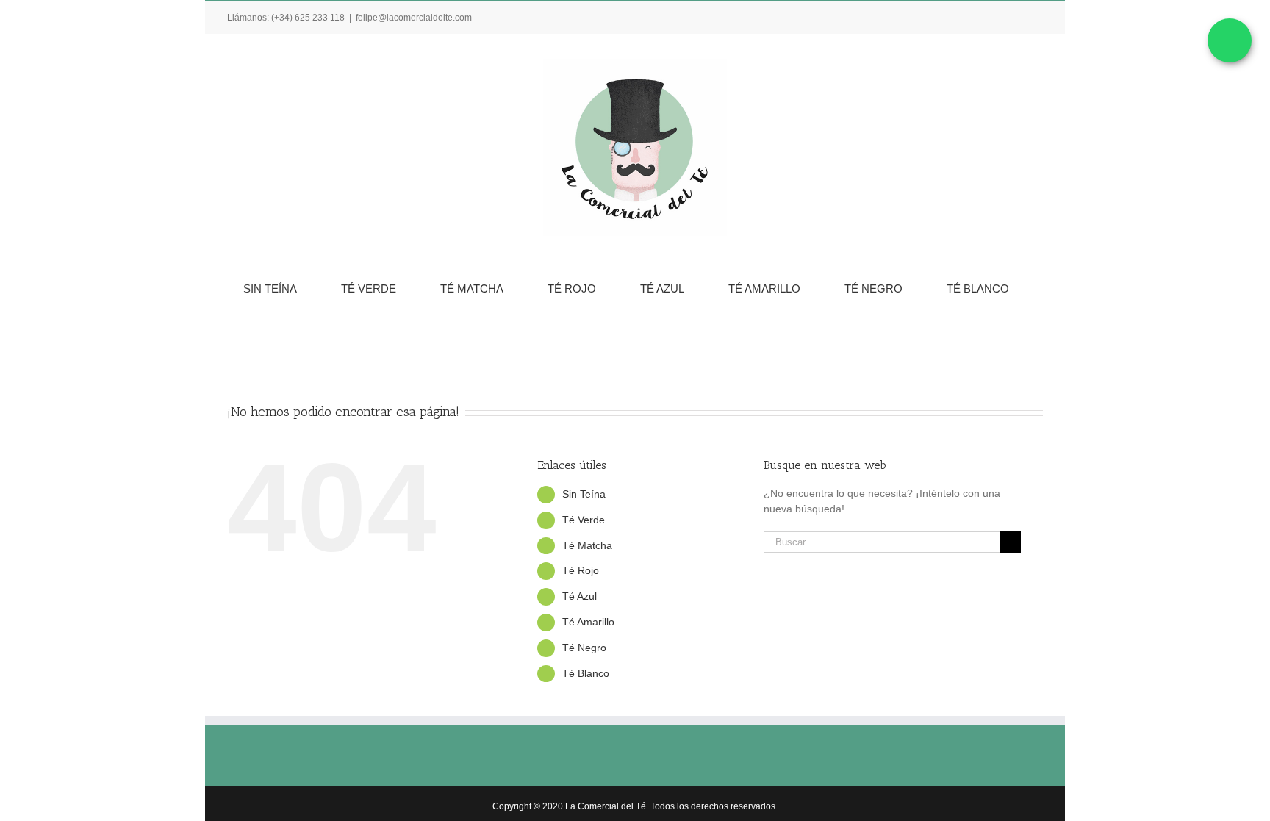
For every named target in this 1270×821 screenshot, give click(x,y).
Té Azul (579, 596)
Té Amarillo (588, 622)
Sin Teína (584, 494)
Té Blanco (585, 673)
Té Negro (584, 647)
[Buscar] (655, 332)
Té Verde (583, 520)
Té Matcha (587, 545)
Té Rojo (580, 570)
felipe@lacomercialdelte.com (414, 17)
